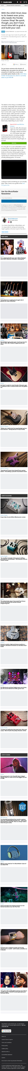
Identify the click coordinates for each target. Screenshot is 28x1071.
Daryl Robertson (10, 31)
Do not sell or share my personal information (12, 1060)
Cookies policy (5, 1048)
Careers (3, 1057)
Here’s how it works (13, 42)
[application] (14, 169)
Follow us (16, 64)
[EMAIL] (11, 222)
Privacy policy (5, 1045)
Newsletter (24, 64)
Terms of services (17, 205)
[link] (5, 128)
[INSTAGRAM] (9, 222)
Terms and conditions (7, 1042)
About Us (4, 1036)
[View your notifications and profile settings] (17, 2)
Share (5, 64)
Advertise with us (6, 1051)
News (3, 31)
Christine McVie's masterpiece (14, 5)
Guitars (3, 9)
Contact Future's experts (7, 1039)
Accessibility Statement (7, 1054)
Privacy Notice (19, 206)
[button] (2, 2)
